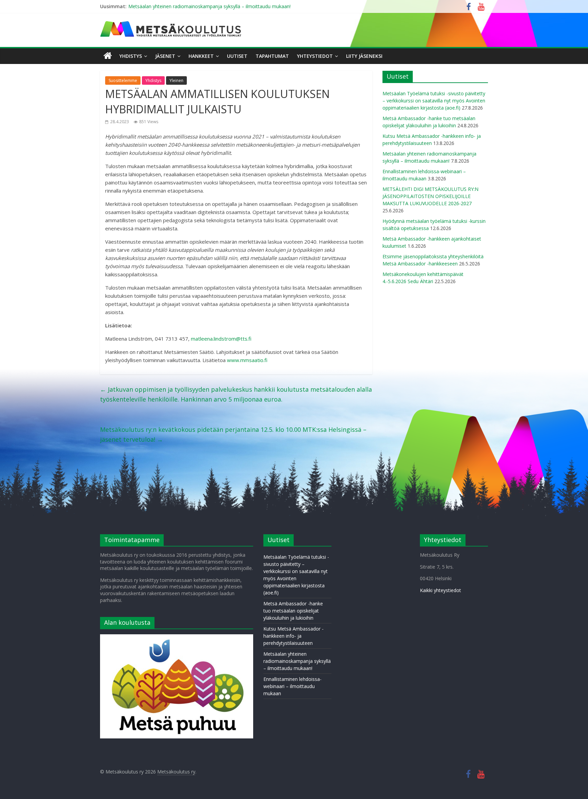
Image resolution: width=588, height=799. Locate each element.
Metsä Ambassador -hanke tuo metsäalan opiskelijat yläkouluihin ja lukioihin (293, 610)
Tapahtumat (272, 56)
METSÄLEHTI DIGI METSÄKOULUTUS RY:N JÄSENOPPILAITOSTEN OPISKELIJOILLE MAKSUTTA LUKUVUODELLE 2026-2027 (430, 196)
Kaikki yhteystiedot (440, 590)
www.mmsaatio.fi (247, 360)
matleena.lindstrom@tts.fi (221, 338)
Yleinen (176, 80)
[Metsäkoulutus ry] (171, 24)
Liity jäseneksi (364, 56)
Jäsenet (165, 56)
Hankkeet (201, 56)
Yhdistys (130, 56)
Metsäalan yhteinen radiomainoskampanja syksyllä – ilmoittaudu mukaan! (209, 6)
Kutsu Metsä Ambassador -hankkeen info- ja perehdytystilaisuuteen (293, 635)
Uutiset (237, 56)
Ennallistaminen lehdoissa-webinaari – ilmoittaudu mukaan (292, 686)
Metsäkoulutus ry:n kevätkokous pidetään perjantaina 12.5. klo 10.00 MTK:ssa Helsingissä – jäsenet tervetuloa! (233, 434)
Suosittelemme (123, 80)
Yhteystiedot (315, 56)
